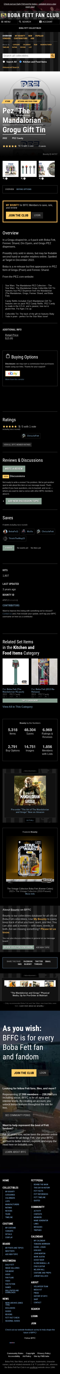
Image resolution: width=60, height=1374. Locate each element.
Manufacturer (46, 45)
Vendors (7, 38)
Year (35, 45)
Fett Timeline (39, 1197)
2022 (5, 138)
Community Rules (15, 1353)
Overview (7, 36)
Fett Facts (38, 1191)
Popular (39, 36)
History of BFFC (41, 1296)
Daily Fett (9, 1265)
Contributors (20, 38)
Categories (10, 1195)
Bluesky (28, 964)
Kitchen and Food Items (35, 62)
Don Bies (37, 1250)
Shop (36, 1299)
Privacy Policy (44, 1353)
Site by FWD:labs (41, 1356)
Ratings (8, 1208)
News (6, 1298)
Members (38, 1217)
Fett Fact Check (12, 1318)
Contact (37, 1302)
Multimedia (9, 1260)
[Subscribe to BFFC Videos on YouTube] (32, 1344)
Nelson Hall (39, 1269)
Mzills (30, 531)
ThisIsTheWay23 (17, 538)
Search (26, 22)
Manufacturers (12, 1204)
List (30, 47)
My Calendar (39, 1241)
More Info (30, 894)
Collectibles (10, 1187)
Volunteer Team (41, 1286)
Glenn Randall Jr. (42, 1263)
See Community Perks (17, 1115)
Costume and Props (42, 1273)
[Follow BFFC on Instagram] (17, 1344)
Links (36, 1224)
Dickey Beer (39, 1260)
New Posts (9, 1251)
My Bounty (20, 36)
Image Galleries (12, 1268)
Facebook (28, 961)
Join (33, 1323)
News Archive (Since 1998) (14, 1304)
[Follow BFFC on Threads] (37, 1344)
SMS (20, 964)
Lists (7, 1201)
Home (6, 1180)
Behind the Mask (41, 1184)
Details (8, 1234)
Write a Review (14, 468)
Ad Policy (30, 820)
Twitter (39, 961)
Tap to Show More (30, 700)
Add (32, 38)
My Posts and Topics (14, 1248)
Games (8, 1287)
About (35, 1282)
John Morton (39, 1253)
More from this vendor (14, 379)
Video (7, 1281)
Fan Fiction (10, 1284)
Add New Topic (42, 947)
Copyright (30, 1353)
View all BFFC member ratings (17, 445)
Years (7, 1214)
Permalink (12, 600)
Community (37, 1207)
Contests (38, 1214)
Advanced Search (11, 67)
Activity (37, 1211)
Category (16, 45)
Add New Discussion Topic (23, 501)
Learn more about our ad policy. (31, 1006)
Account (47, 22)
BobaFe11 (13, 531)
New (30, 36)
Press (36, 1293)
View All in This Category (18, 706)
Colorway (27, 45)
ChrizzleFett (33, 436)
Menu (7, 22)
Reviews (8, 1211)
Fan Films (9, 1278)
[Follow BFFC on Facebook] (12, 1344)
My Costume (10, 1228)
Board (6, 1243)
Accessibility (14, 1356)
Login (37, 215)
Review (23, 47)
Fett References (41, 1194)
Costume (8, 1223)
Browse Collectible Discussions (18, 947)
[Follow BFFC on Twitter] (22, 1344)
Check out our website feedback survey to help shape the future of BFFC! (30, 1331)
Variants (9, 1231)
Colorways (10, 1198)
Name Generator (41, 1220)
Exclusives (10, 1308)
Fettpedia (37, 1180)
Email (48, 961)
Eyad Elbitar (39, 1266)
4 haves (8, 548)
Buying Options (23, 189)
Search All (11, 62)
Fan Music (9, 1271)
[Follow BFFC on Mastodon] (42, 1344)
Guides (8, 1311)
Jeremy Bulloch (41, 1276)
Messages (38, 1227)
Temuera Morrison (42, 1244)
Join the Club (18, 215)
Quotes (37, 1200)
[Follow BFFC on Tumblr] (27, 1344)
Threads (38, 964)
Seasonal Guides (12, 1321)
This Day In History (42, 1188)
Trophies (37, 1230)
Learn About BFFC (15, 1151)
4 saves (42, 146)
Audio (7, 1274)
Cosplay (8, 1237)
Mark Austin (39, 1257)
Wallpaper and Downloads (12, 1291)
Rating (14, 47)
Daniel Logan (39, 1247)
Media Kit (38, 1290)
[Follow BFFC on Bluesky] (48, 1344)
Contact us (7, 614)
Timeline (6, 47)
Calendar (37, 1236)
